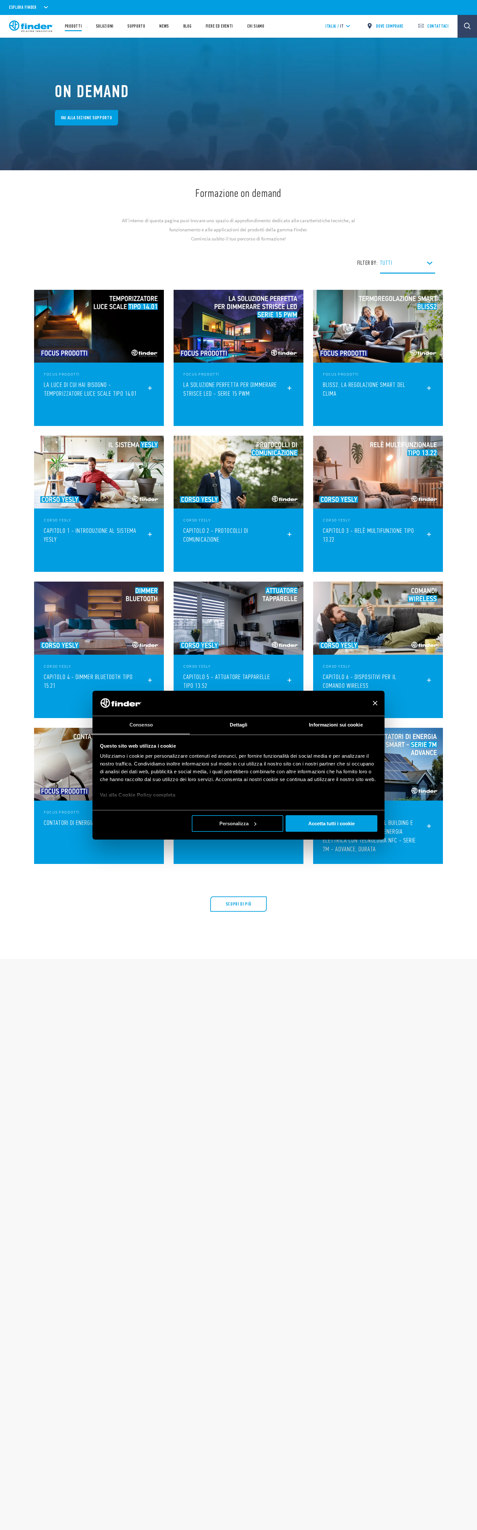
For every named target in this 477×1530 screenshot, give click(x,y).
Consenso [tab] (141, 724)
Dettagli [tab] (239, 724)
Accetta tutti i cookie (331, 823)
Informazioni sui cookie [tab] (335, 724)
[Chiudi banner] (375, 703)
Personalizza (234, 823)
